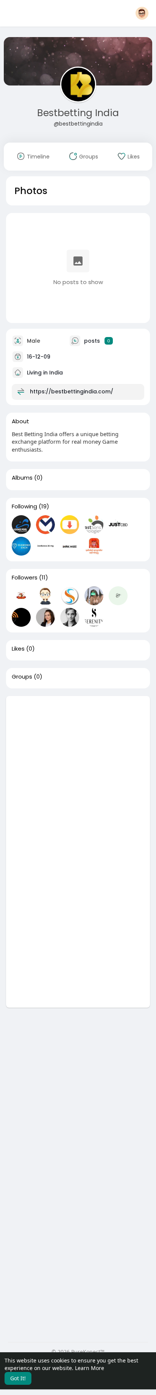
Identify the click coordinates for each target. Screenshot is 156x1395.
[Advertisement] (78, 774)
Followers (24, 578)
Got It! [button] (18, 1378)
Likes (18, 649)
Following (24, 506)
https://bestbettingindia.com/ (71, 391)
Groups (22, 677)
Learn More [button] (89, 1368)
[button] (142, 13)
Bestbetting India (78, 113)
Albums (22, 478)
